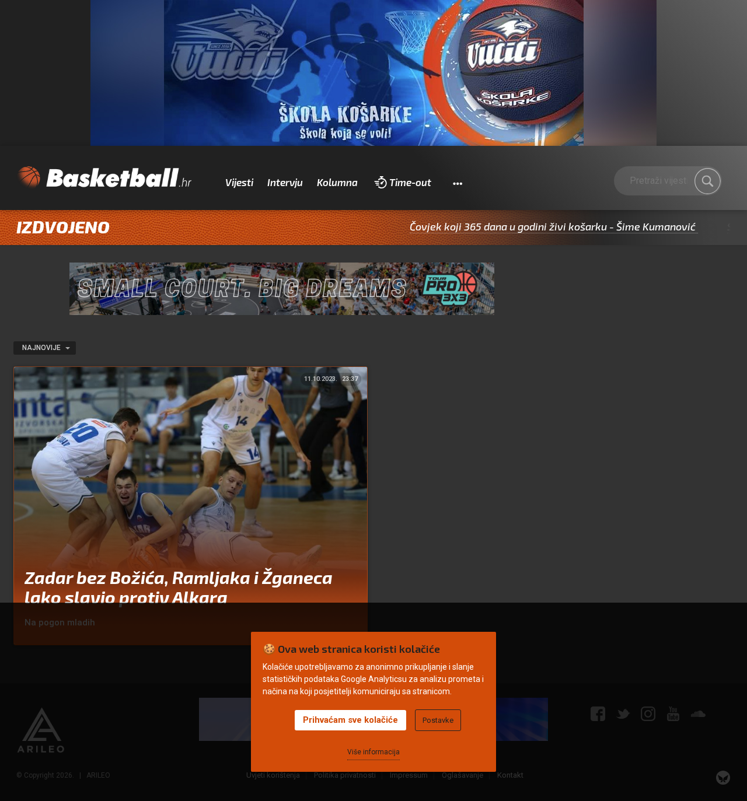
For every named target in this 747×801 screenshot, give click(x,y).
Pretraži (707, 180)
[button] (457, 182)
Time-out (410, 182)
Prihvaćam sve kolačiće (350, 720)
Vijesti (239, 182)
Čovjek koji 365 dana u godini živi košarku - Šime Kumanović (525, 226)
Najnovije (42, 348)
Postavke (438, 720)
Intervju (285, 182)
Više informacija (373, 752)
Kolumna (337, 182)
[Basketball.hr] (103, 178)
